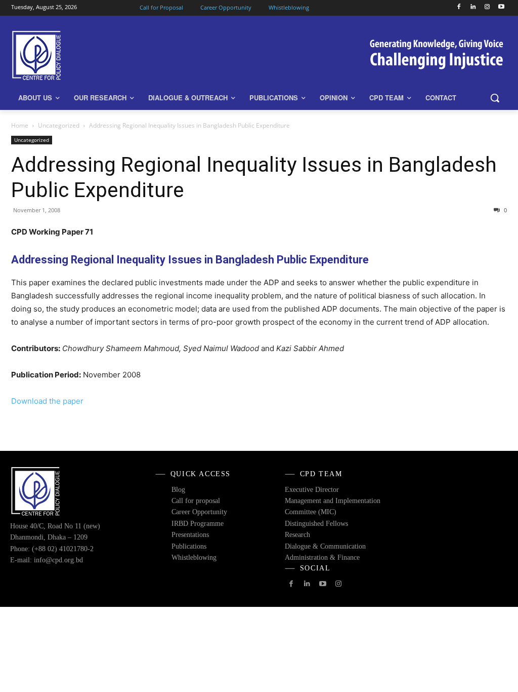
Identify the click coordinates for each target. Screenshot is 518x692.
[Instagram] (487, 7)
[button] (495, 98)
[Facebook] (459, 7)
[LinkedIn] (473, 7)
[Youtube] (501, 7)
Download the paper (47, 401)
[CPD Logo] (70, 55)
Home (19, 125)
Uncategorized (58, 125)
